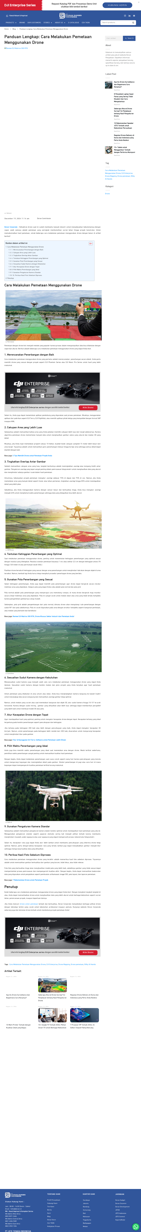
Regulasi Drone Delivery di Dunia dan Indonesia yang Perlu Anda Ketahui (124, 138)
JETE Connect (120, 1216)
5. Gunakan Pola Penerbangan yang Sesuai (27, 261)
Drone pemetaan (77, 964)
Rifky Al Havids (90, 964)
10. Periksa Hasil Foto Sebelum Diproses (27, 275)
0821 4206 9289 (11, 1221)
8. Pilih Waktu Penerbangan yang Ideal (25, 269)
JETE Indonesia (120, 1213)
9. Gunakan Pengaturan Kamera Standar (26, 272)
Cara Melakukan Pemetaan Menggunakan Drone (25, 247)
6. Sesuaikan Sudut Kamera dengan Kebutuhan (28, 264)
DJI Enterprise (52, 964)
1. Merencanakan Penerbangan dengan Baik (27, 250)
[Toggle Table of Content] (89, 243)
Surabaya (86, 1200)
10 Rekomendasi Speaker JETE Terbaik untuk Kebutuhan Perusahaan (124, 125)
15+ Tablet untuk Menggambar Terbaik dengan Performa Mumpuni (124, 150)
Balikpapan (87, 1223)
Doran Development (122, 1207)
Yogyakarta (87, 1220)
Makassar (86, 1216)
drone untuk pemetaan (29, 904)
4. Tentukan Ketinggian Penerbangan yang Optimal (30, 258)
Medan (85, 1226)
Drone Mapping (64, 964)
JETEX (117, 1210)
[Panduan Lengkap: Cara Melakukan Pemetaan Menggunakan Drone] (52, 129)
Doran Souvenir (120, 1203)
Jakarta (85, 1203)
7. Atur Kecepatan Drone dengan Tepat (25, 267)
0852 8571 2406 (11, 1216)
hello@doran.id (16, 1209)
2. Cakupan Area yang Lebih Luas (23, 252)
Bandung (86, 1207)
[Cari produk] (133, 22)
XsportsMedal (120, 1220)
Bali (84, 1213)
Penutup (10, 278)
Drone (107, 194)
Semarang (86, 1210)
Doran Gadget (120, 1200)
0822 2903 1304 (11, 1226)
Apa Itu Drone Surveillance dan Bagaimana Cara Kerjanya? (124, 84)
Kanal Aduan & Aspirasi (18, 16)
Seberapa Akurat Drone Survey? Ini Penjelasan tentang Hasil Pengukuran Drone (52, 998)
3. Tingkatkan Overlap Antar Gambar (25, 255)
